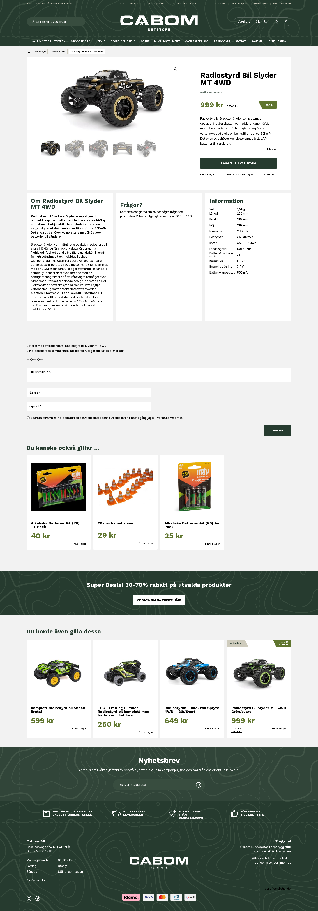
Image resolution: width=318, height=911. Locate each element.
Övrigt (241, 41)
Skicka (277, 430)
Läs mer (272, 149)
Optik (145, 41)
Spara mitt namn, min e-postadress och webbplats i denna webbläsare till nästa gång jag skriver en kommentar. (107, 418)
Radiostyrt (222, 41)
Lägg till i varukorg (238, 163)
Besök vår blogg (37, 880)
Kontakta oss (261, 3)
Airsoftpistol (81, 41)
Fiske (101, 41)
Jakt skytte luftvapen (48, 41)
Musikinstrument (167, 41)
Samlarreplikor (197, 41)
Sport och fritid (123, 41)
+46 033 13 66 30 (282, 3)
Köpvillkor (220, 3)
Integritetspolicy (239, 3)
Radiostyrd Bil (58, 51)
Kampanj (257, 41)
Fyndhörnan (277, 41)
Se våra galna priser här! (159, 600)
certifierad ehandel (278, 889)
